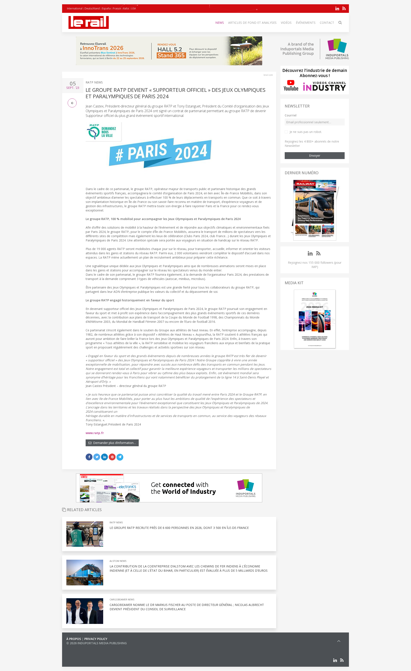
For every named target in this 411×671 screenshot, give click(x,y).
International (74, 8)
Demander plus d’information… (113, 443)
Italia (126, 8)
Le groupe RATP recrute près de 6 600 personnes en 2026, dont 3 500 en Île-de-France (179, 528)
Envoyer (314, 155)
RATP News (94, 82)
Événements (306, 23)
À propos (73, 639)
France (117, 8)
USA (133, 8)
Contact (327, 23)
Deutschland (92, 8)
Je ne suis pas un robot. (306, 132)
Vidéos (286, 23)
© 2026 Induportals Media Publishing (96, 643)
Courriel (290, 115)
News (219, 23)
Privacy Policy (95, 639)
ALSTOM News (118, 560)
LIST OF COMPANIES (80, 647)
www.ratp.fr (95, 433)
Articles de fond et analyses (252, 23)
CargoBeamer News (122, 599)
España (106, 8)
